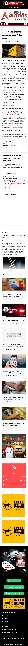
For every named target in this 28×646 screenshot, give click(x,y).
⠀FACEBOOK (6, 627)
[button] (24, 550)
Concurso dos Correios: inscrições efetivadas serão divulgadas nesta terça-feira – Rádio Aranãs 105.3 (13, 166)
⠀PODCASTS (6, 621)
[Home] (3, 24)
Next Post (4, 229)
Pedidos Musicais (15, 581)
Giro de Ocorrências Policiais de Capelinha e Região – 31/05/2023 (13, 345)
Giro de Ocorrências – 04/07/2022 (13, 320)
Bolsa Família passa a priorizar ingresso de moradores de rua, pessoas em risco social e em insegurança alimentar (12, 295)
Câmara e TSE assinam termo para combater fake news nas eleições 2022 (13, 372)
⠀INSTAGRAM (6, 624)
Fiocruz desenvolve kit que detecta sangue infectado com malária (13, 398)
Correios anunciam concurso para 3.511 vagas (12, 35)
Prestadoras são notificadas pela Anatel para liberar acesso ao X (13, 235)
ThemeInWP (21, 644)
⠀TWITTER (6, 615)
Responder (8, 188)
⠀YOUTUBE (6, 618)
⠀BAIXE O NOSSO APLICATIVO (10, 629)
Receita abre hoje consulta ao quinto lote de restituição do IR (14, 424)
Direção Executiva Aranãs (15, 593)
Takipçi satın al (10, 173)
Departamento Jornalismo (15, 587)
